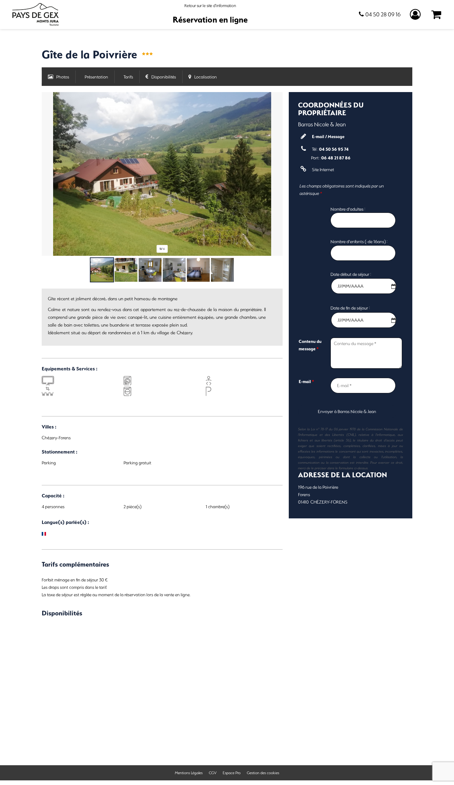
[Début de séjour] (314, 270)
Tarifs (128, 76)
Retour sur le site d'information (210, 5)
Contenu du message (310, 345)
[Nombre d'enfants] (314, 237)
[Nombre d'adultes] (314, 205)
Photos (62, 76)
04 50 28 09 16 (383, 14)
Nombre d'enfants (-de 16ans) (358, 241)
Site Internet (323, 169)
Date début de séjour (349, 274)
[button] (436, 14)
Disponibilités (163, 76)
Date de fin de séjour (349, 308)
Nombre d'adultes (347, 208)
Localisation (205, 76)
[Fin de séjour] (314, 304)
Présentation (96, 76)
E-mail (306, 381)
